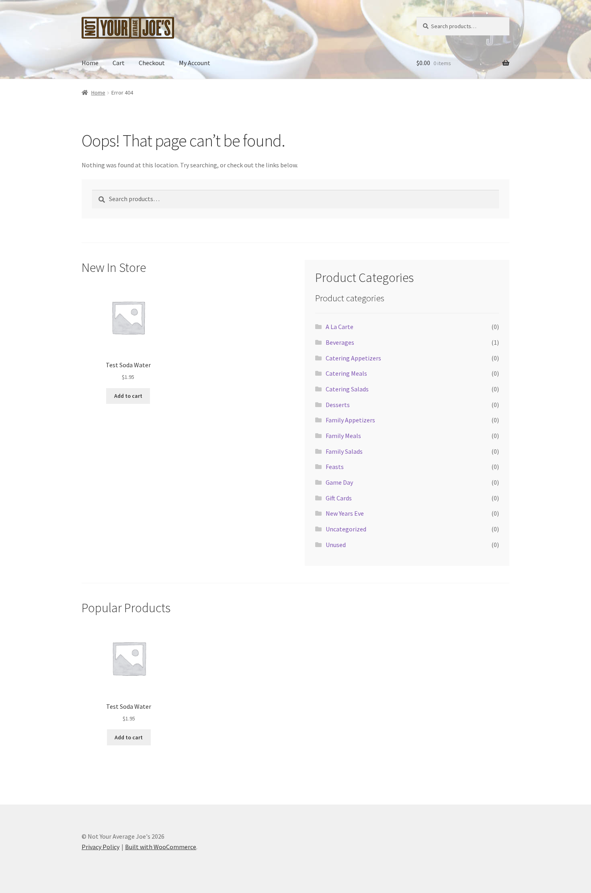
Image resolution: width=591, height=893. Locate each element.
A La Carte (339, 327)
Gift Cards (339, 498)
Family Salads (344, 451)
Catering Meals (346, 373)
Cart (119, 63)
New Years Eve (345, 513)
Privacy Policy (100, 847)
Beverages (340, 342)
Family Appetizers (350, 420)
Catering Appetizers (353, 358)
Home (90, 63)
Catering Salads (347, 389)
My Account (194, 63)
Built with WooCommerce (160, 847)
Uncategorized (346, 529)
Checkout (152, 63)
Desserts (338, 405)
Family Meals (343, 436)
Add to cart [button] (128, 395)
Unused (336, 545)
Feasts (335, 467)
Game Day (339, 482)
